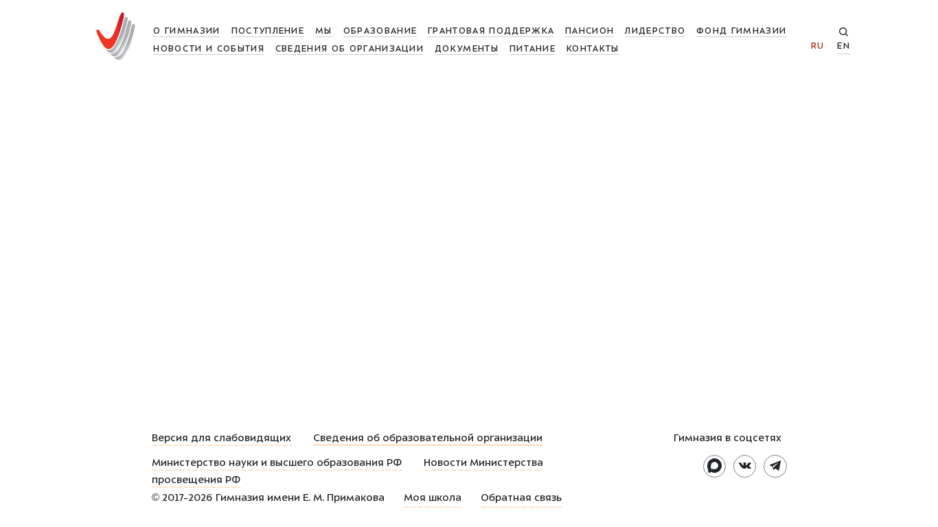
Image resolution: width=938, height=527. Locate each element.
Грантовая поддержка (491, 31)
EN (843, 46)
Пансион (589, 31)
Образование (380, 31)
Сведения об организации (349, 49)
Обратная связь (521, 498)
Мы (323, 31)
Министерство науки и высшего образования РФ (277, 463)
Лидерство (655, 31)
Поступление (267, 31)
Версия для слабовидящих (221, 439)
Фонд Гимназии (741, 31)
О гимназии (186, 31)
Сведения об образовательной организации (427, 439)
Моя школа (432, 498)
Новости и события (208, 49)
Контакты (593, 49)
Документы (467, 49)
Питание (533, 49)
